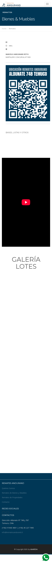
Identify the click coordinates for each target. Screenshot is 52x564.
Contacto (5, 502)
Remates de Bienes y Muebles (14, 493)
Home (4, 28)
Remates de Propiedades (12, 497)
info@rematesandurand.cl (12, 532)
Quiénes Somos (8, 488)
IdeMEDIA (33, 549)
